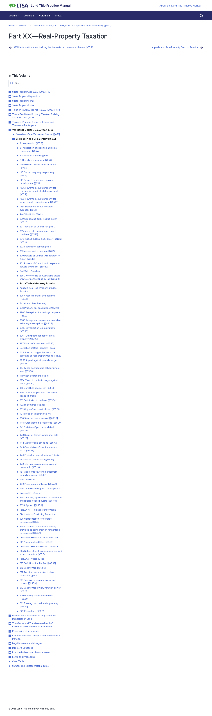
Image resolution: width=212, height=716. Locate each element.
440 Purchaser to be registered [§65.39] (41, 422)
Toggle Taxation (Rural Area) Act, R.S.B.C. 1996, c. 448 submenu (10, 110)
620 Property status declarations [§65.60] (36, 597)
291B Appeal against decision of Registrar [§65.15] (41, 240)
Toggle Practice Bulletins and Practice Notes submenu (10, 652)
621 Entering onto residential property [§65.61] (39, 605)
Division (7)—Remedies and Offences (39, 546)
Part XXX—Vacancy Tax (32, 558)
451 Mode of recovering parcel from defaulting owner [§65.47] (38, 473)
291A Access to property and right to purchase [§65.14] (38, 233)
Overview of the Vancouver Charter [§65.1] (38, 134)
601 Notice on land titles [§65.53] (36, 542)
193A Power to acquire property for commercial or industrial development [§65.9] (39, 191)
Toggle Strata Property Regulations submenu (10, 96)
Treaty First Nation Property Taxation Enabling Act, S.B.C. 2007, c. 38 (35, 116)
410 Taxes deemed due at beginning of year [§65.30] (40, 370)
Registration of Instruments (25, 631)
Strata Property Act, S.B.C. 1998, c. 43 (31, 91)
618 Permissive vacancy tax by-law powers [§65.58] (37, 582)
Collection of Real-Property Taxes (37, 348)
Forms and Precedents (23, 656)
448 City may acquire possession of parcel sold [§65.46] (38, 466)
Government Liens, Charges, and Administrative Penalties (36, 637)
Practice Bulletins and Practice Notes (31, 652)
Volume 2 (29, 15)
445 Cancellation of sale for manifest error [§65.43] (38, 449)
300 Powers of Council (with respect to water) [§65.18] (40, 257)
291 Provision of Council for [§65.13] (38, 226)
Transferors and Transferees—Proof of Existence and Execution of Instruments (32, 625)
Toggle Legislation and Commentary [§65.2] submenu (13, 139)
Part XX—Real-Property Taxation (37, 283)
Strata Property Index (23, 105)
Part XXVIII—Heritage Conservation (38, 509)
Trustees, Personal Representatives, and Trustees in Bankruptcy (33, 124)
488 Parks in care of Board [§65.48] (38, 484)
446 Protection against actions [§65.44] (40, 455)
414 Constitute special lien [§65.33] (37, 388)
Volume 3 (44, 15)
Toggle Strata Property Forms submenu (10, 101)
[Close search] (199, 15)
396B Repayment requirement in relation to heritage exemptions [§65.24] (40, 322)
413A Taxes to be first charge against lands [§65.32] (39, 382)
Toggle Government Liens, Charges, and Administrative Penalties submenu (10, 636)
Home (12, 25)
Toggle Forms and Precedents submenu (10, 657)
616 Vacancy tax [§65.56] (33, 567)
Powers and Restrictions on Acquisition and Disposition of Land (34, 617)
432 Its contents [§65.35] (32, 404)
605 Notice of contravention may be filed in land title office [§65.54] (41, 553)
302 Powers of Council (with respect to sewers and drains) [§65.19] (40, 265)
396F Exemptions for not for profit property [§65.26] (37, 337)
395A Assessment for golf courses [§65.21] (37, 297)
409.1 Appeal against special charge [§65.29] (38, 362)
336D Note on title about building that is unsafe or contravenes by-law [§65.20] (54, 47)
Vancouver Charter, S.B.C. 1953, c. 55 (51, 25)
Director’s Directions (22, 647)
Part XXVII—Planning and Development (40, 488)
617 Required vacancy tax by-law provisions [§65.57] (37, 574)
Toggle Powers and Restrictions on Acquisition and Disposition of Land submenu (10, 616)
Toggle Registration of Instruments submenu (10, 631)
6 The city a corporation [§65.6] (36, 160)
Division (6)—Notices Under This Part (39, 537)
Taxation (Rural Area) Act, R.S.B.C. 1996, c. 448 (36, 109)
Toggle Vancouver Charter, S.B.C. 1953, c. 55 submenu (10, 130)
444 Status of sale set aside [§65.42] (39, 442)
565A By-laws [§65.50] (31, 505)
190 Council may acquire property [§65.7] (37, 174)
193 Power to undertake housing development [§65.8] (36, 182)
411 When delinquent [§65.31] (35, 375)
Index (58, 15)
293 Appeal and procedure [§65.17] (38, 251)
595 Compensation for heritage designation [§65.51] (36, 520)
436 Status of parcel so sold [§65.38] (39, 418)
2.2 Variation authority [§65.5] (35, 155)
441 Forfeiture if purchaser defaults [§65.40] (38, 429)
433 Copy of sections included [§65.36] (40, 409)
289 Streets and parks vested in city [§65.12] (38, 220)
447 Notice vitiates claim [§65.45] (37, 459)
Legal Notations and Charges (27, 643)
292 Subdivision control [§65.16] (36, 246)
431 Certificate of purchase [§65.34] (38, 400)
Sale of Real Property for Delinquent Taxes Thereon (38, 394)
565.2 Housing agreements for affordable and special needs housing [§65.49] (41, 499)
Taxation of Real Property (33, 303)
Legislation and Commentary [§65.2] (92, 25)
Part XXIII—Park (28, 479)
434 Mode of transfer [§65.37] (35, 413)
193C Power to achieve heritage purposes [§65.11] (36, 208)
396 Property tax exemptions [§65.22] (39, 308)
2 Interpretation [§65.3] (31, 143)
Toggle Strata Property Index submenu (10, 105)
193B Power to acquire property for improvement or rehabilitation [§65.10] (39, 200)
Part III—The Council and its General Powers (38, 166)
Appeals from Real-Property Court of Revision (174, 47)
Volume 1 (14, 15)
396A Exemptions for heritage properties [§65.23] (41, 314)
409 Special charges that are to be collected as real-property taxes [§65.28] (41, 354)
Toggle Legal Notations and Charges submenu (10, 643)
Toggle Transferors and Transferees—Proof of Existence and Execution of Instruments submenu (10, 623)
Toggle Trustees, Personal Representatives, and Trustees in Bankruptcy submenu (10, 122)
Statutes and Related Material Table (30, 665)
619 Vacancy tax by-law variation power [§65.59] (40, 589)
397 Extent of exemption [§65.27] (37, 343)
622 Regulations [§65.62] (32, 611)
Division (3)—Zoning (30, 493)
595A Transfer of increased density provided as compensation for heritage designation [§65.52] (40, 529)
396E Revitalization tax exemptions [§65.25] (37, 329)
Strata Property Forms (23, 100)
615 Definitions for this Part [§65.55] (38, 563)
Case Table (18, 661)
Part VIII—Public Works (31, 214)
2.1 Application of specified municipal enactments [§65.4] (38, 149)
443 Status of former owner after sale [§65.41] (39, 437)
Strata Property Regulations (26, 96)
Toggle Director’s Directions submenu (10, 648)
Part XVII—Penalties (30, 271)
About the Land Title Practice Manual (180, 5)
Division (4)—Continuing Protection (38, 514)
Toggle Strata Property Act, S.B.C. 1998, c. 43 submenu (10, 92)
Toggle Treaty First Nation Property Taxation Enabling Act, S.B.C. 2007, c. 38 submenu (10, 114)
